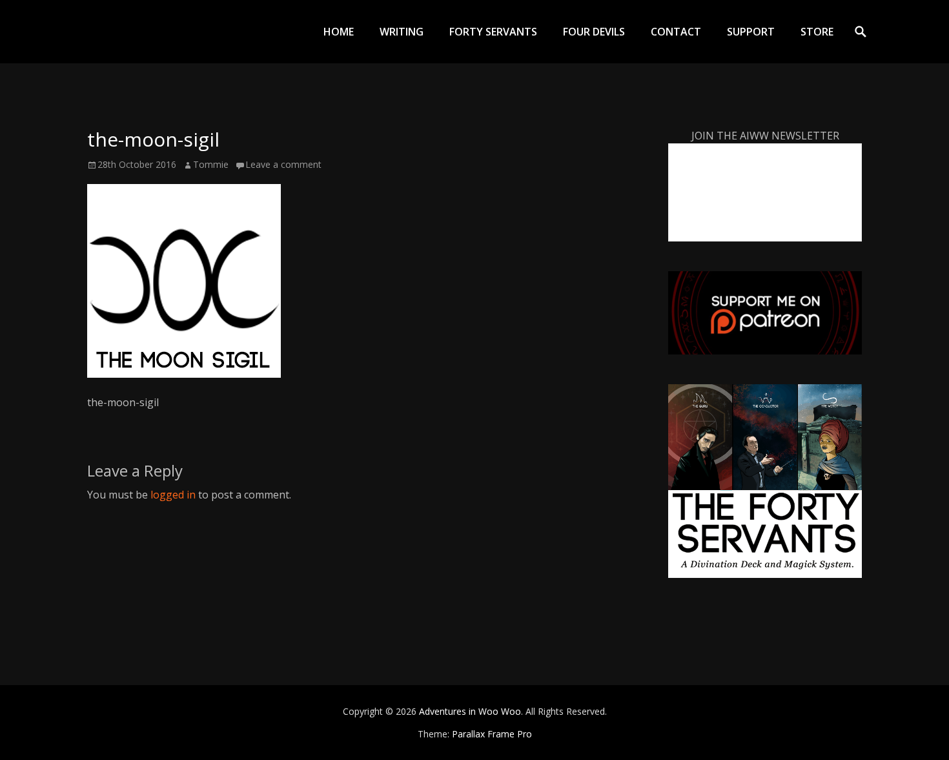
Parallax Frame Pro (492, 734)
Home (338, 32)
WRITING (401, 32)
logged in (173, 495)
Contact (676, 32)
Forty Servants (493, 32)
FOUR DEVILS (594, 32)
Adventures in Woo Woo (470, 711)
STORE (817, 32)
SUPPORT (751, 32)
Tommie (211, 164)
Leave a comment (283, 164)
